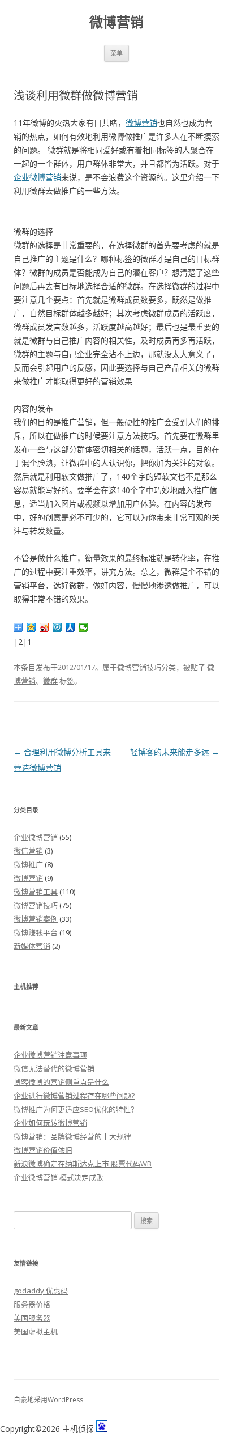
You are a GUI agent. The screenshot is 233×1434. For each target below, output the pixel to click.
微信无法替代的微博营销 (54, 1068)
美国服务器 (32, 1318)
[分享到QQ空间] (31, 627)
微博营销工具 (36, 891)
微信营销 (28, 851)
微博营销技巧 (139, 667)
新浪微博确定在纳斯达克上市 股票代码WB (83, 1164)
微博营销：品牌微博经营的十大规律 (72, 1136)
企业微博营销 (37, 177)
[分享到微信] (83, 627)
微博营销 (116, 22)
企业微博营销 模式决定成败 (58, 1177)
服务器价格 (32, 1304)
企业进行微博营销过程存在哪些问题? (74, 1096)
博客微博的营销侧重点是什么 (61, 1082)
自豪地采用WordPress (48, 1400)
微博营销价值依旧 (43, 1150)
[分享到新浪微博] (44, 627)
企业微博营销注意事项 (50, 1055)
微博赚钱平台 (36, 932)
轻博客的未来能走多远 (174, 751)
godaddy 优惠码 (41, 1290)
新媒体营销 (32, 946)
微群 (50, 681)
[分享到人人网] (70, 627)
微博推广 (28, 864)
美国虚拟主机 (36, 1331)
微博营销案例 (36, 919)
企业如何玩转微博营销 (50, 1123)
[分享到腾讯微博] (57, 627)
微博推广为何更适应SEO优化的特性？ (76, 1109)
